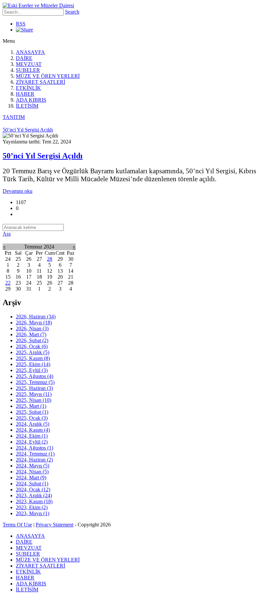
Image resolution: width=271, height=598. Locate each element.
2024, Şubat (32, 483)
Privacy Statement (54, 524)
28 (49, 259)
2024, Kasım (33, 430)
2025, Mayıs (34, 394)
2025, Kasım (33, 358)
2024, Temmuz (35, 454)
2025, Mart (31, 406)
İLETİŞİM (27, 106)
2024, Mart (31, 477)
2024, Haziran (34, 459)
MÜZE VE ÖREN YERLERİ (48, 76)
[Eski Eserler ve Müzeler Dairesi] (38, 5)
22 (8, 283)
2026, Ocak (32, 346)
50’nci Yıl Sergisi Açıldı (43, 155)
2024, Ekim (32, 436)
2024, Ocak (33, 489)
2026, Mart (31, 334)
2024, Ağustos (34, 448)
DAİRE (24, 58)
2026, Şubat (32, 340)
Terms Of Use (17, 524)
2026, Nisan (32, 328)
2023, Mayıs (32, 513)
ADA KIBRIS (31, 100)
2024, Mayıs (32, 465)
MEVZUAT (29, 64)
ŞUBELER (28, 70)
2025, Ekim (33, 364)
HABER (25, 94)
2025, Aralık (32, 352)
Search (72, 12)
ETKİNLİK (28, 88)
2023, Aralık (34, 495)
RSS (20, 24)
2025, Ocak (32, 418)
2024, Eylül (32, 442)
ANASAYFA (30, 52)
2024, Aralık (32, 424)
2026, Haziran (36, 316)
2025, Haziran (34, 388)
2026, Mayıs (34, 322)
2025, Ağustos (34, 376)
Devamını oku (17, 191)
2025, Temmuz (35, 382)
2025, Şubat (32, 412)
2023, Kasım (34, 501)
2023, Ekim (32, 507)
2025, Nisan (33, 400)
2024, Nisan (32, 471)
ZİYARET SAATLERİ (40, 82)
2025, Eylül (32, 370)
